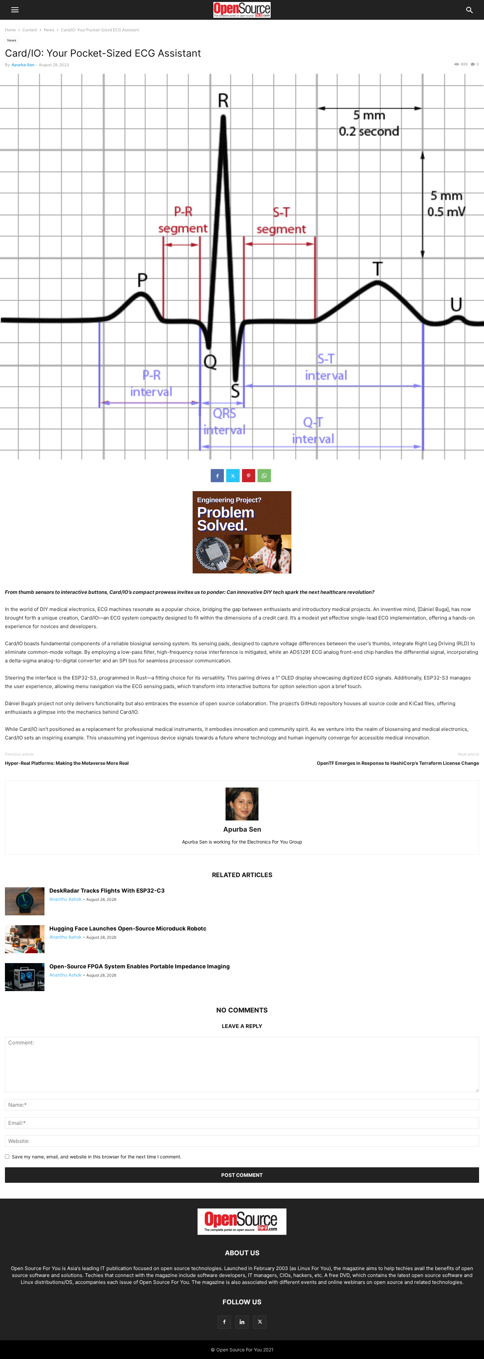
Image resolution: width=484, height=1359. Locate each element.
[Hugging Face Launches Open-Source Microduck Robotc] (24, 940)
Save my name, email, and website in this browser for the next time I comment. (96, 1156)
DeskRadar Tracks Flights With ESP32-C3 (107, 890)
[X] (233, 475)
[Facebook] (217, 475)
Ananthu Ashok (65, 899)
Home (10, 29)
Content (29, 29)
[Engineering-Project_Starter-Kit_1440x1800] (242, 578)
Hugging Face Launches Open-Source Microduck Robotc (127, 928)
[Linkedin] (242, 1322)
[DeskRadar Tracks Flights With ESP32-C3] (24, 902)
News (49, 29)
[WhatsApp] (264, 475)
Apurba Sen (23, 64)
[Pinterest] (248, 475)
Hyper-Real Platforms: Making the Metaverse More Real (67, 763)
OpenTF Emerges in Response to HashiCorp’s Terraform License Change (398, 763)
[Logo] (242, 1233)
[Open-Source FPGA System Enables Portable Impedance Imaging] (24, 978)
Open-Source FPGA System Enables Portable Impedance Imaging (139, 966)
